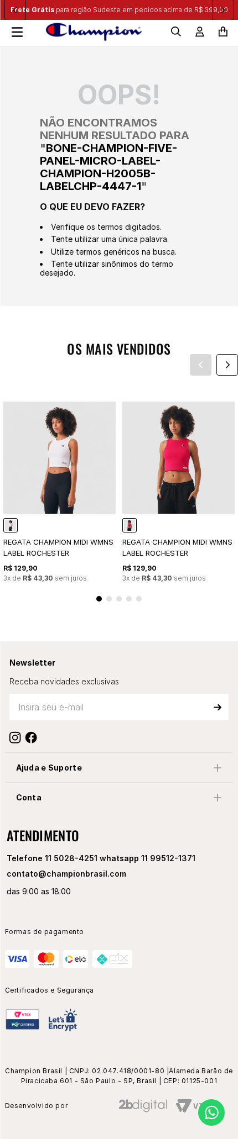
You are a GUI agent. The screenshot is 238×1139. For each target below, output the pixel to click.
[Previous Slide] (200, 365)
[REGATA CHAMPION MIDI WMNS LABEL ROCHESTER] (10, 525)
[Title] (33, 737)
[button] (99, 599)
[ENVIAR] (217, 707)
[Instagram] (17, 737)
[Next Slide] (227, 365)
